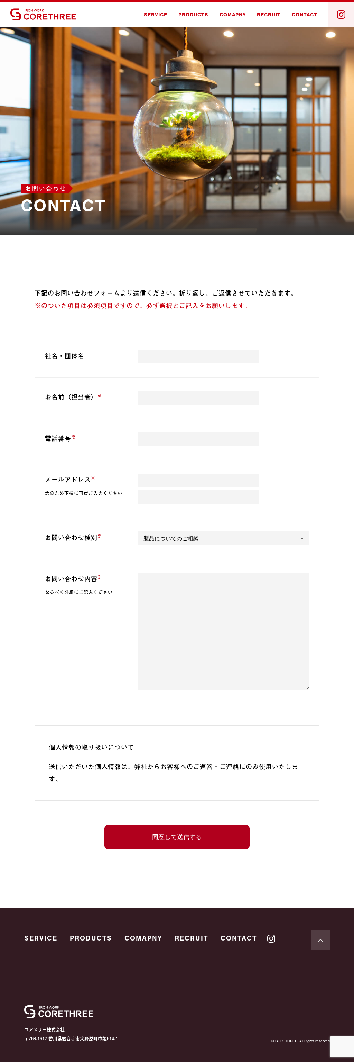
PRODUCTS (193, 14)
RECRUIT (269, 14)
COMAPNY (233, 14)
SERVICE (155, 14)
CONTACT (304, 14)
